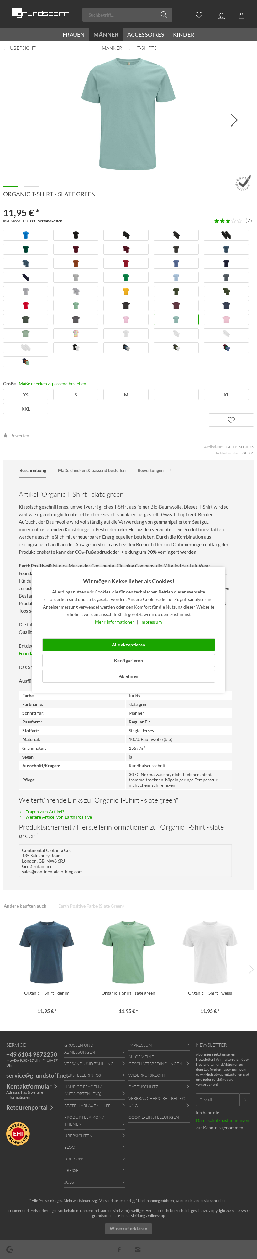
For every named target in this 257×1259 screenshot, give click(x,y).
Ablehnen (128, 676)
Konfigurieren (128, 660)
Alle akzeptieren (128, 644)
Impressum (151, 621)
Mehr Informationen (115, 621)
